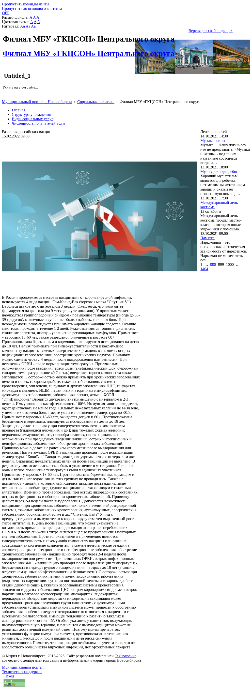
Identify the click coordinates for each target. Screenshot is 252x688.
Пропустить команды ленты (25, 4)
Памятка (207, 238)
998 (213, 264)
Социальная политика (95, 102)
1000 (230, 264)
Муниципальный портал (23, 667)
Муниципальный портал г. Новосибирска (37, 102)
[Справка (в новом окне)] (4, 96)
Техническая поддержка (22, 672)
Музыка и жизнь (214, 140)
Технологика (125, 656)
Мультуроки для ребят (218, 171)
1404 (204, 269)
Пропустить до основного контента (32, 8)
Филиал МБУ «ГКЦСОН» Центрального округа (88, 50)
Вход (10, 676)
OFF (5, 13)
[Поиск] (3, 92)
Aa (22, 26)
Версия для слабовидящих (211, 31)
